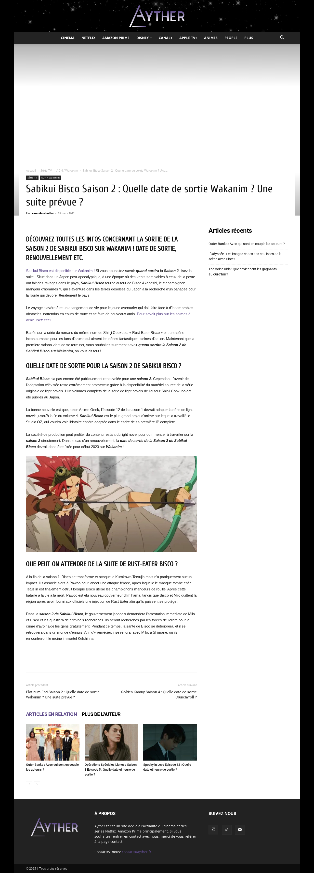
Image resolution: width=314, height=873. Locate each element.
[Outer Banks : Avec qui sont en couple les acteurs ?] (52, 742)
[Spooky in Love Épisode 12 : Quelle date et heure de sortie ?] (170, 742)
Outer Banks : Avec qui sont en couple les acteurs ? (247, 244)
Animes (211, 37)
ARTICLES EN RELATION (51, 714)
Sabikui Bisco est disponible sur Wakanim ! (60, 271)
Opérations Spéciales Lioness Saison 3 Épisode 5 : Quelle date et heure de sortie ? (111, 769)
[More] (174, 662)
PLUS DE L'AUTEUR (101, 714)
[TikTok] (227, 830)
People (230, 37)
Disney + (144, 37)
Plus (248, 37)
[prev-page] (29, 784)
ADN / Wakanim (67, 170)
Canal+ (165, 37)
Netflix (88, 37)
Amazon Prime (116, 37)
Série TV (46, 170)
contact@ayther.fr (136, 851)
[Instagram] (213, 829)
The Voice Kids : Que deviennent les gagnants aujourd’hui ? (243, 271)
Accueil (31, 170)
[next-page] (37, 784)
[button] (282, 38)
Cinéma (68, 37)
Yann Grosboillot (43, 213)
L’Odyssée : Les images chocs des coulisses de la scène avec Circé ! (245, 256)
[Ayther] (157, 16)
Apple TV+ (188, 37)
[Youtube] (240, 830)
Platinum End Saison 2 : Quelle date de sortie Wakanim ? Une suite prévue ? (63, 694)
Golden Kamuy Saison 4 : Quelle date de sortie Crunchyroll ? (159, 694)
